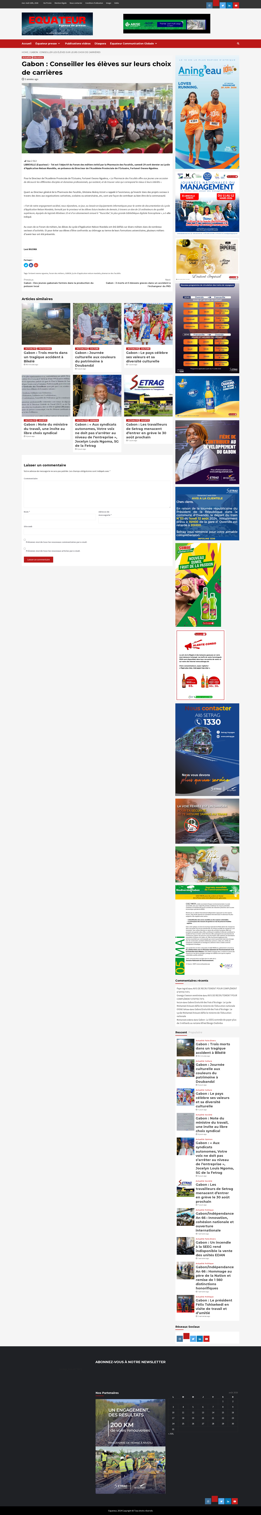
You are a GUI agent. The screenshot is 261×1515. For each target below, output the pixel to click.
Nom (27, 511)
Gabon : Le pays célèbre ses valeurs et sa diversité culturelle (147, 357)
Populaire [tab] (195, 1032)
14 (213, 1412)
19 (193, 1418)
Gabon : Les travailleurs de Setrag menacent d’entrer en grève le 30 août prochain (214, 1193)
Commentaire (31, 478)
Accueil (26, 43)
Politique (209, 1210)
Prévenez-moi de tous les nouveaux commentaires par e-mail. (56, 542)
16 (233, 1412)
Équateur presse (46, 43)
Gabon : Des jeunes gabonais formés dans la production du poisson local (59, 283)
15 (223, 1412)
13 (203, 1412)
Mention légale (61, 3)
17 (173, 1418)
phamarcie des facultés (111, 273)
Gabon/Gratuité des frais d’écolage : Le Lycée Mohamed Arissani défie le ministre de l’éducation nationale (204, 1013)
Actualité (27, 57)
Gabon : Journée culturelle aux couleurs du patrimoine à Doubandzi (210, 1073)
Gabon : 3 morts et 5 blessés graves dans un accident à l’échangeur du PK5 (138, 283)
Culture (94, 349)
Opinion (94, 420)
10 (173, 1412)
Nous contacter (76, 3)
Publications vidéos (78, 43)
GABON (68, 273)
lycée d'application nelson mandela (86, 273)
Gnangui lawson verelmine (189, 995)
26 (193, 1423)
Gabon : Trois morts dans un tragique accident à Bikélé (45, 357)
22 (223, 1418)
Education (38, 57)
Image (108, 3)
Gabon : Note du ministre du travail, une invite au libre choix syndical (46, 428)
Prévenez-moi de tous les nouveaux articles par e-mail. (53, 550)
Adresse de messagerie (105, 513)
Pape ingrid (182, 988)
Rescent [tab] (181, 1032)
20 (203, 1418)
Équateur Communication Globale (132, 43)
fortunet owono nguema (38, 273)
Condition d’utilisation (94, 3)
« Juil (171, 1433)
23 (233, 1418)
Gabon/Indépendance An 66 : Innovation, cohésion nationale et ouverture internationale (215, 1222)
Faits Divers (45, 349)
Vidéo (116, 3)
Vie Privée (47, 3)
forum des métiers (56, 273)
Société (42, 420)
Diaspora (100, 43)
